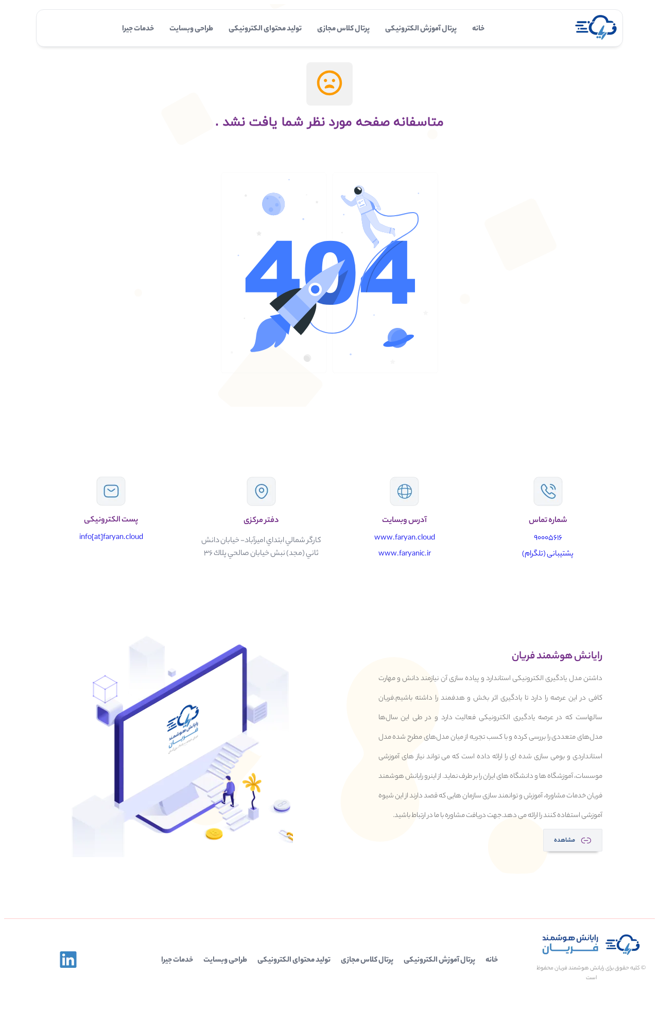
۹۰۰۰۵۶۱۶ (548, 538)
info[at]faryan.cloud (111, 538)
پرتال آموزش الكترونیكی (421, 29)
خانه (478, 29)
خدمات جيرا (138, 29)
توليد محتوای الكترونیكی (265, 29)
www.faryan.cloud (404, 538)
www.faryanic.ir (404, 554)
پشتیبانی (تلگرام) (548, 554)
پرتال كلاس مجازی (343, 29)
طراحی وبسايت (191, 29)
